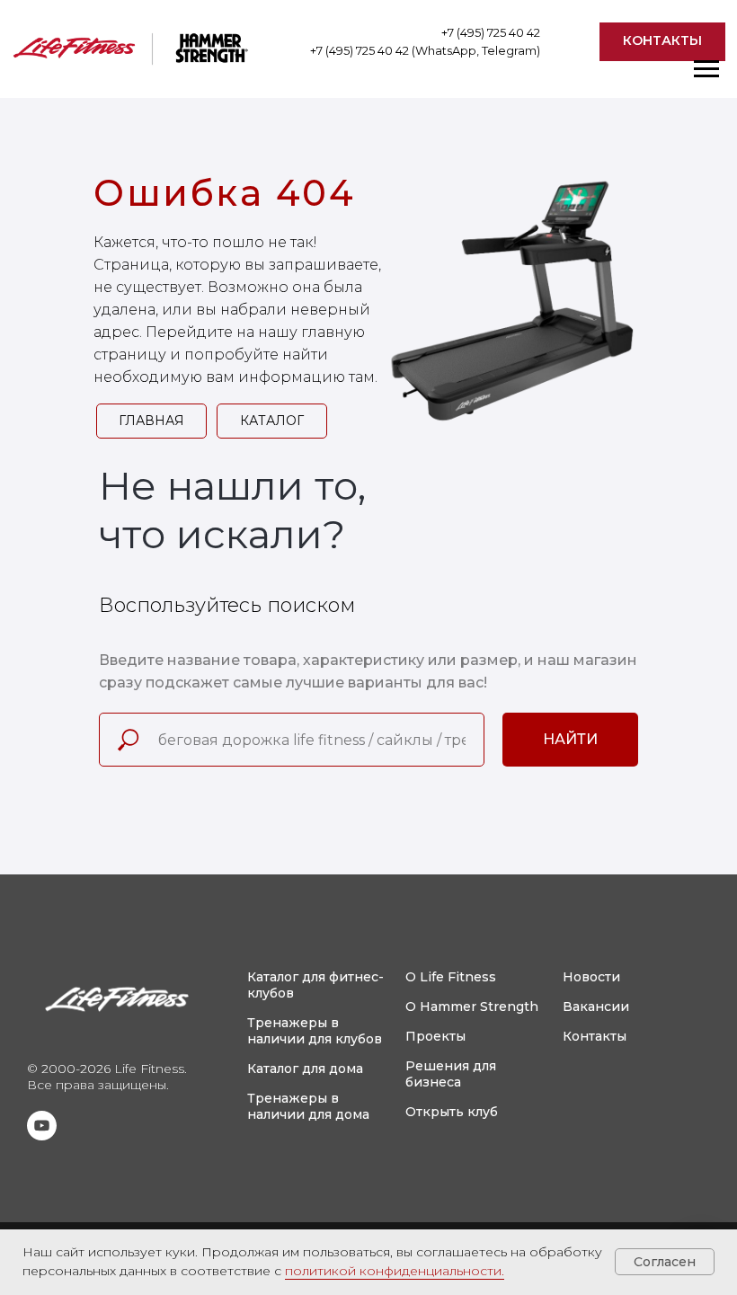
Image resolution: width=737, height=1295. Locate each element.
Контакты (594, 1036)
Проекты (435, 1036)
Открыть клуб (451, 1112)
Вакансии (596, 1006)
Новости (591, 977)
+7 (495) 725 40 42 (490, 33)
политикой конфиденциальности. (394, 1271)
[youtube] (42, 1135)
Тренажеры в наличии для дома (308, 1106)
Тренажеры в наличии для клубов (314, 1031)
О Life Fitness (450, 977)
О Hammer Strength (471, 1006)
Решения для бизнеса (450, 1074)
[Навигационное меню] (706, 69)
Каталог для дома (305, 1068)
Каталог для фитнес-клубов (315, 985)
